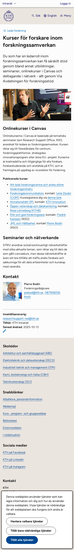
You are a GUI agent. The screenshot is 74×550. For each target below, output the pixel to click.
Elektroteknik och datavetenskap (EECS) (29, 360)
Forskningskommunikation (27, 193)
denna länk (54, 197)
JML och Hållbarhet (22, 223)
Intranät (7, 3)
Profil (27, 297)
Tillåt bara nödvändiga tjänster (31, 530)
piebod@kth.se (33, 292)
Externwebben (12, 427)
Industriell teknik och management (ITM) (29, 367)
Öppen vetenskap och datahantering (33, 206)
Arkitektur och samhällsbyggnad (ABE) (27, 353)
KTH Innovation (56, 202)
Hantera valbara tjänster (27, 521)
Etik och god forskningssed (27, 214)
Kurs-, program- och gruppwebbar (24, 413)
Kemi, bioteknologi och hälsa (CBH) (26, 374)
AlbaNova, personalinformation (22, 399)
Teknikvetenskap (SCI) (17, 381)
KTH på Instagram (14, 466)
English (52, 15)
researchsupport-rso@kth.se (21, 318)
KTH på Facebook (14, 452)
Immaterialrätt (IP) (21, 202)
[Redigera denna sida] (4, 330)
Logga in (65, 3)
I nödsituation (11, 435)
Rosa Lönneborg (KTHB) (25, 210)
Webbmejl (9, 406)
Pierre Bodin (54, 223)
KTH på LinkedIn (13, 459)
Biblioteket (10, 420)
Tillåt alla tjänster (22, 540)
